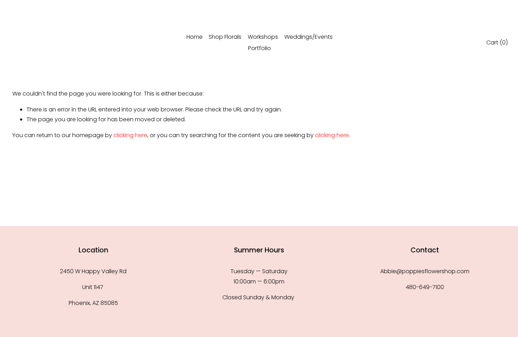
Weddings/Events (308, 37)
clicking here (130, 135)
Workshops (263, 37)
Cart (497, 42)
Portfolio (259, 48)
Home (194, 37)
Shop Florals (225, 37)
